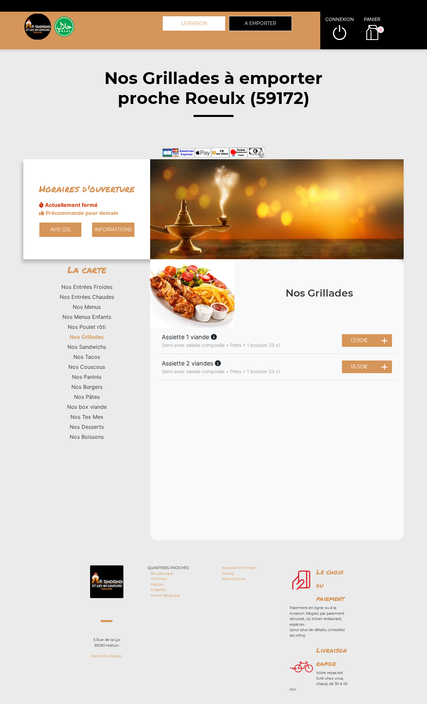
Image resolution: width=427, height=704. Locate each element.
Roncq (228, 573)
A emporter (260, 23)
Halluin (157, 584)
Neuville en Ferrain (239, 567)
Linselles (158, 589)
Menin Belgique (165, 595)
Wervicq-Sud (233, 578)
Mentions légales (106, 656)
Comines (159, 578)
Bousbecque (162, 573)
